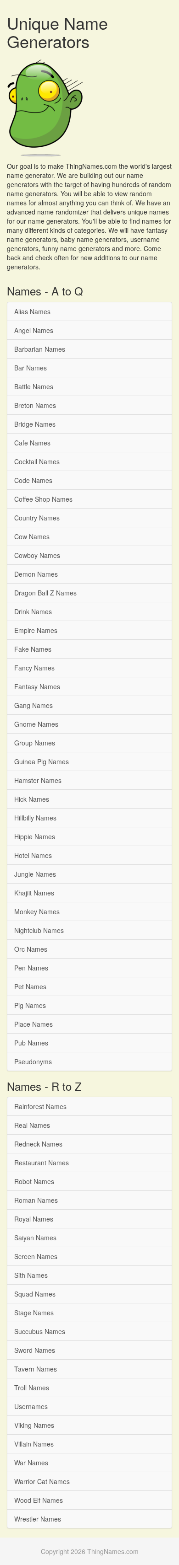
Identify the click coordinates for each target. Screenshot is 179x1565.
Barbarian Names (39, 349)
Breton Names (35, 405)
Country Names (37, 517)
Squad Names (35, 1293)
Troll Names (31, 1387)
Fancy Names (34, 667)
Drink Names (33, 611)
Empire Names (35, 630)
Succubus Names (39, 1331)
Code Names (33, 480)
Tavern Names (35, 1368)
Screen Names (35, 1256)
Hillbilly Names (35, 817)
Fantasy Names (37, 686)
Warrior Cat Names (42, 1481)
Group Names (34, 742)
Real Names (32, 1125)
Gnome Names (36, 724)
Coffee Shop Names (43, 499)
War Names (31, 1462)
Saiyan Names (35, 1237)
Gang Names (33, 705)
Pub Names (31, 1042)
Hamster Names (38, 780)
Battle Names (33, 386)
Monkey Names (37, 911)
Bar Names (30, 367)
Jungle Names (35, 874)
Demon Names (36, 574)
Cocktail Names (37, 461)
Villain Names (34, 1443)
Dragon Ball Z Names (45, 592)
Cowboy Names (37, 555)
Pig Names (30, 1005)
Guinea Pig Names (41, 761)
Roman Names (36, 1200)
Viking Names (34, 1425)
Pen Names (31, 967)
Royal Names (33, 1218)
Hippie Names (34, 836)
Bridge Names (35, 424)
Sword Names (34, 1350)
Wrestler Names (37, 1518)
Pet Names (30, 986)
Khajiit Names (34, 892)
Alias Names (32, 311)
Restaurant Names (41, 1162)
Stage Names (34, 1312)
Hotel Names (33, 855)
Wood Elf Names (38, 1500)
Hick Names (31, 799)
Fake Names (32, 649)
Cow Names (32, 536)
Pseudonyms (33, 1061)
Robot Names (34, 1181)
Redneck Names (38, 1143)
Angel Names (33, 330)
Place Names (33, 1024)
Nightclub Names (39, 930)
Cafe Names (32, 442)
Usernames (31, 1406)
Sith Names (31, 1275)
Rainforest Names (40, 1106)
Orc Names (30, 949)
